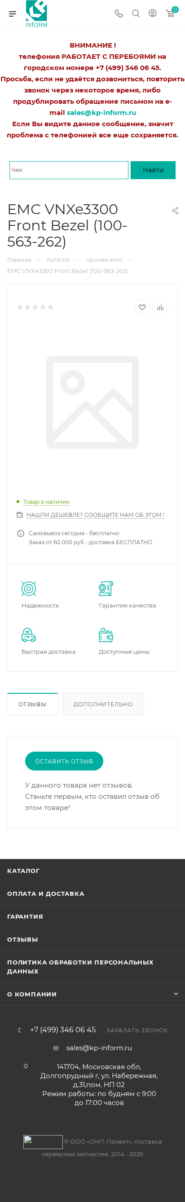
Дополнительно (103, 704)
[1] (19, 307)
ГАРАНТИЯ (25, 916)
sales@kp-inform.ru (99, 1047)
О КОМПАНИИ (32, 994)
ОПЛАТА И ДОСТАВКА (45, 893)
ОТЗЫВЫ (22, 939)
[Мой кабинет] (153, 14)
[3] (35, 307)
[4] (42, 307)
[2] (27, 307)
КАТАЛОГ (23, 870)
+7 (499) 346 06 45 (63, 1030)
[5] (50, 307)
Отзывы (32, 704)
